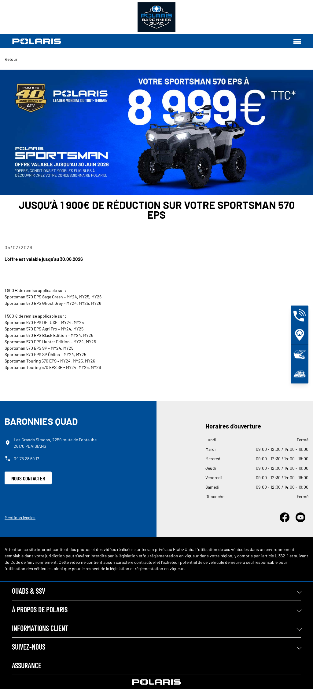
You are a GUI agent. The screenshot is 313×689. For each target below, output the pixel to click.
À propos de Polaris (40, 609)
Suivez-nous (28, 646)
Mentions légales (20, 517)
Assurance (26, 665)
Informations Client (40, 628)
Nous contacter (28, 478)
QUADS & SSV (28, 590)
